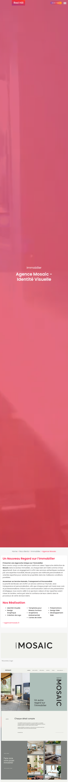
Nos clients (24, 551)
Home (14, 551)
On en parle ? (56, 3)
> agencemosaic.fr (11, 622)
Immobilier (35, 551)
